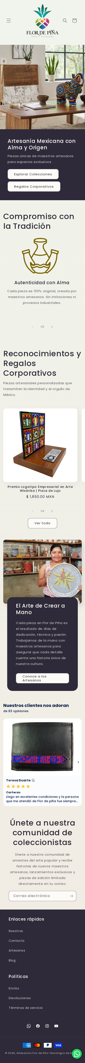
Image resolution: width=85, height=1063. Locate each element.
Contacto (17, 941)
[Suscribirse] (71, 896)
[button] (9, 20)
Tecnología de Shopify (64, 1053)
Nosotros (16, 931)
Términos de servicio (26, 1008)
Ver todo (42, 523)
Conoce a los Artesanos (34, 678)
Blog (12, 960)
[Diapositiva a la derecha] (52, 327)
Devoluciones (20, 998)
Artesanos (17, 950)
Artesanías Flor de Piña (33, 1053)
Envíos (14, 988)
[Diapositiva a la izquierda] (33, 327)
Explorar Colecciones (33, 174)
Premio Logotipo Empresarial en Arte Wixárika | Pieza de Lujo (40, 489)
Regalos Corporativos (34, 186)
